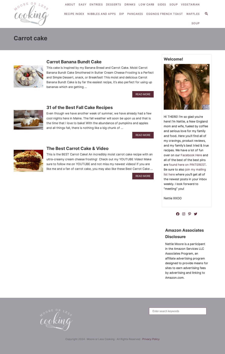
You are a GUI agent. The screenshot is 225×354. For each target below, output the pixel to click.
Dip (121, 13)
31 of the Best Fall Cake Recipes (79, 107)
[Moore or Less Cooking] (33, 14)
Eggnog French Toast (164, 13)
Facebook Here (191, 155)
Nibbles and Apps (101, 13)
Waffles (193, 13)
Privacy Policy (151, 339)
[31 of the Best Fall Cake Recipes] (28, 121)
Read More (144, 95)
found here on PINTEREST (187, 164)
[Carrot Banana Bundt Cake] (28, 77)
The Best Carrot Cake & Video (77, 148)
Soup (196, 23)
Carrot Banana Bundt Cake (74, 61)
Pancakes (135, 13)
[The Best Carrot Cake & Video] (28, 162)
